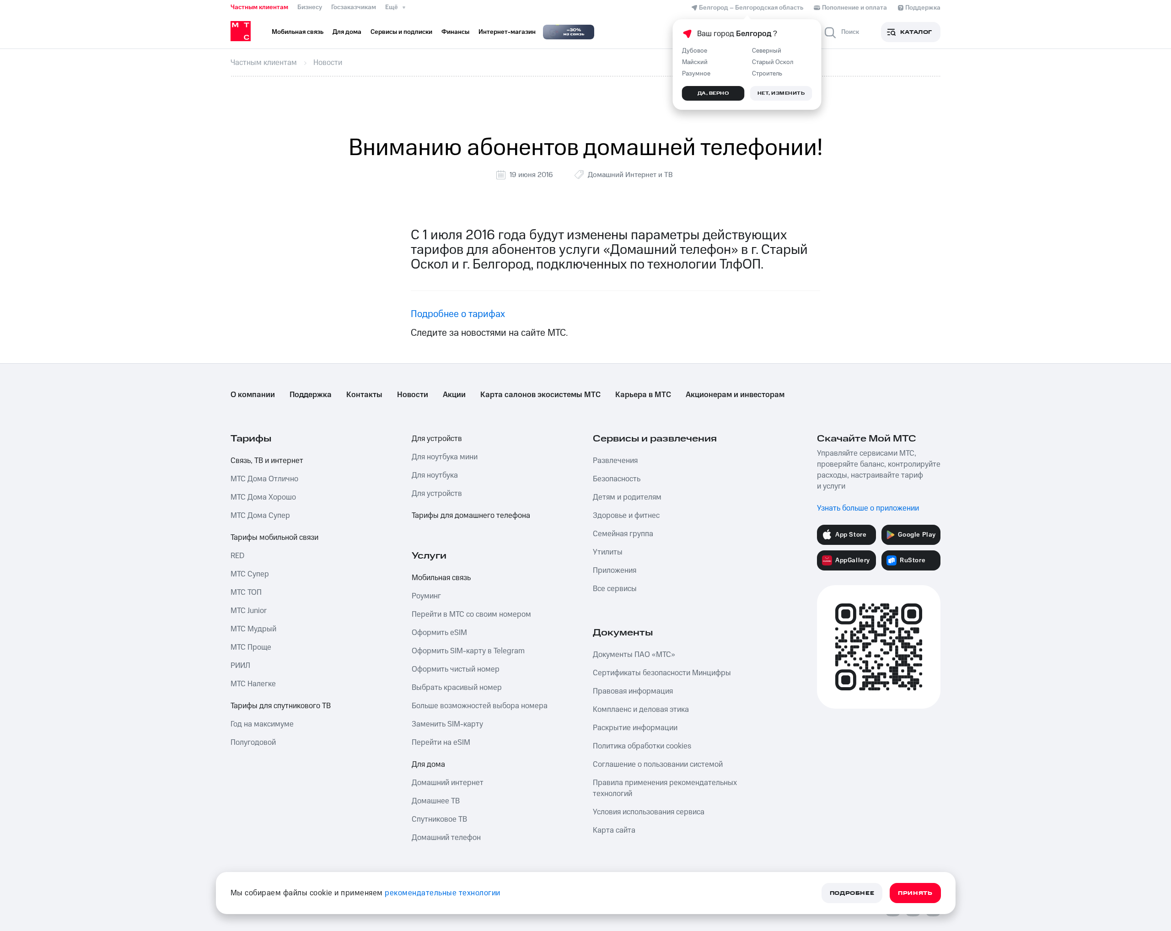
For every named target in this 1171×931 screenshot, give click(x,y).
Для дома (428, 764)
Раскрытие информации (635, 727)
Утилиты (608, 552)
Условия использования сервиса (648, 812)
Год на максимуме (262, 724)
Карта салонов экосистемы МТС (540, 394)
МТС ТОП (246, 592)
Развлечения (615, 460)
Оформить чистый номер (456, 669)
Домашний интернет (447, 782)
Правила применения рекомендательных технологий (665, 788)
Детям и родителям (627, 497)
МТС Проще (251, 647)
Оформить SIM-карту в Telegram (468, 651)
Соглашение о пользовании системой (658, 764)
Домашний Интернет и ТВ (630, 175)
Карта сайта (614, 830)
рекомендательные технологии (442, 893)
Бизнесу (309, 7)
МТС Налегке (253, 683)
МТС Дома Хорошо (263, 497)
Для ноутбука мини (445, 457)
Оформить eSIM (439, 632)
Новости (412, 394)
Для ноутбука (435, 475)
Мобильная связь (441, 577)
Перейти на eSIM (441, 742)
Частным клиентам (259, 7)
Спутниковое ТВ (439, 819)
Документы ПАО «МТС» (634, 654)
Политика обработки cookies (642, 746)
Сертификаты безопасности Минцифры (662, 672)
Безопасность (616, 479)
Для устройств (437, 438)
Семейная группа (623, 533)
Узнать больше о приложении (868, 508)
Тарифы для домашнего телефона (471, 515)
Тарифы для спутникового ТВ (281, 705)
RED (237, 555)
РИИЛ (240, 665)
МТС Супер (250, 574)
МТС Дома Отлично (264, 479)
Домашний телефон (446, 837)
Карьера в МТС (643, 394)
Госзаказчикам (353, 7)
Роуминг (426, 596)
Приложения (614, 570)
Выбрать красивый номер (457, 687)
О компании (253, 394)
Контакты (364, 394)
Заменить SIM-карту (447, 724)
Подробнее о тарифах (458, 314)
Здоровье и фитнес (626, 515)
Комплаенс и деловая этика (641, 709)
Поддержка (311, 394)
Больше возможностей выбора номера (480, 705)
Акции (454, 394)
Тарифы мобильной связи (274, 537)
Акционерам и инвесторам (735, 394)
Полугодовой (253, 742)
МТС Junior (249, 610)
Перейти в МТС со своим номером (471, 614)
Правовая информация (633, 691)
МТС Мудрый (253, 629)
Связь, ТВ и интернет (267, 460)
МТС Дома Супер (260, 515)
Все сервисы (615, 588)
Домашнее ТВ (436, 801)
